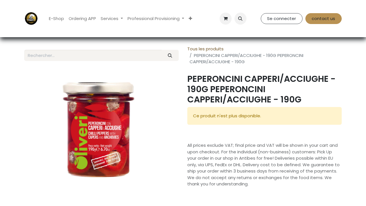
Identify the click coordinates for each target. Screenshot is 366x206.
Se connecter (281, 18)
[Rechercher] (170, 55)
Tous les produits (205, 49)
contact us (323, 18)
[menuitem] (56, 18)
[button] (240, 19)
